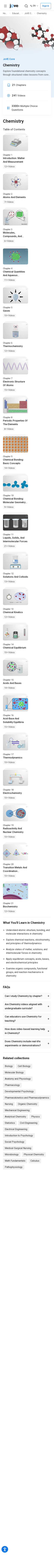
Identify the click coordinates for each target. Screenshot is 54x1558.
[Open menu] (5, 6)
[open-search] (26, 6)
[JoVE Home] (14, 6)
